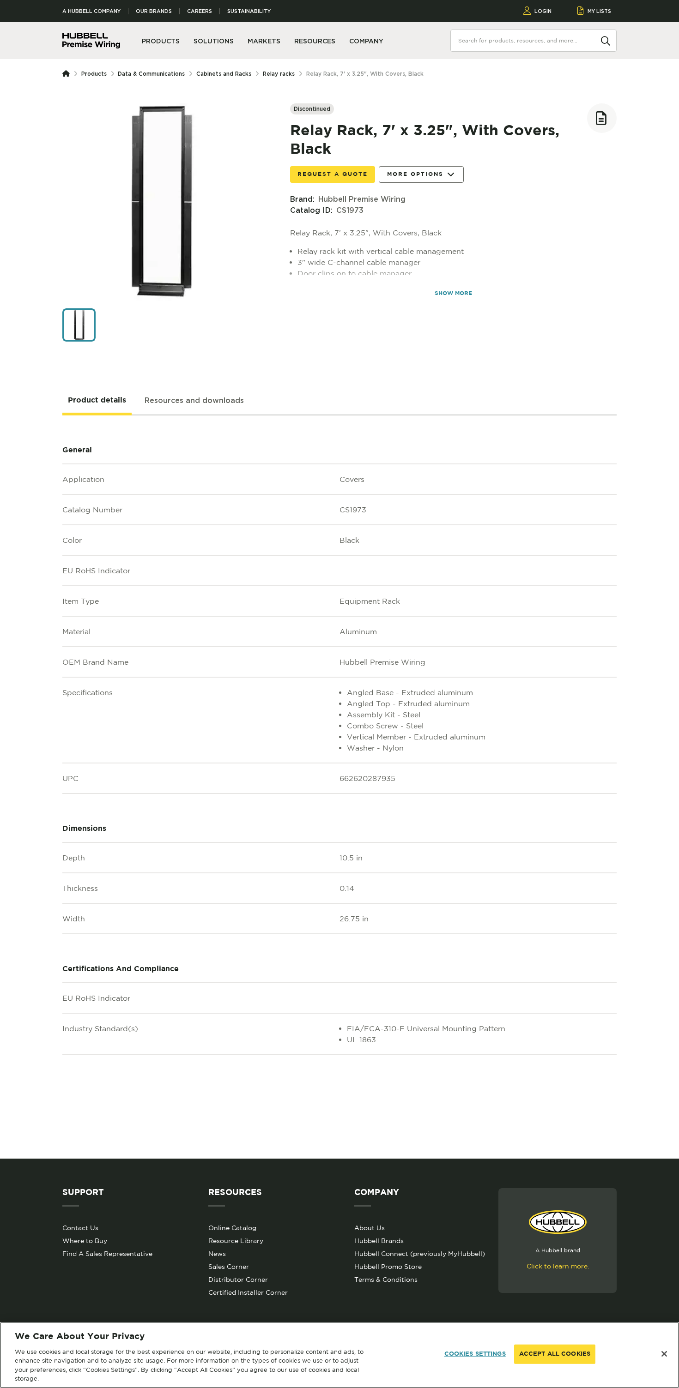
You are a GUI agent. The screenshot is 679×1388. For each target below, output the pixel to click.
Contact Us (80, 1228)
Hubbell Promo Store (388, 1266)
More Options (415, 174)
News (217, 1253)
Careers (199, 11)
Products (94, 73)
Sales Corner (228, 1266)
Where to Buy (84, 1240)
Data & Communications (151, 73)
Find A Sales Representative (107, 1253)
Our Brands (154, 11)
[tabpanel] (339, 787)
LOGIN (543, 11)
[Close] (664, 1354)
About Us (369, 1228)
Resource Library (235, 1240)
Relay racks (279, 73)
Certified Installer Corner (248, 1292)
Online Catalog (232, 1228)
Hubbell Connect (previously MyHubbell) (419, 1253)
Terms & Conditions (386, 1279)
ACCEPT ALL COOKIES (554, 1354)
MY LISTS (599, 11)
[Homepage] (67, 74)
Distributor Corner (238, 1279)
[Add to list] (602, 118)
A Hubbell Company (91, 11)
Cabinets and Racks (223, 73)
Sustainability (249, 11)
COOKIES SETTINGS (475, 1354)
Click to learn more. (558, 1266)
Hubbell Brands (379, 1240)
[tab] (97, 400)
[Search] (605, 40)
